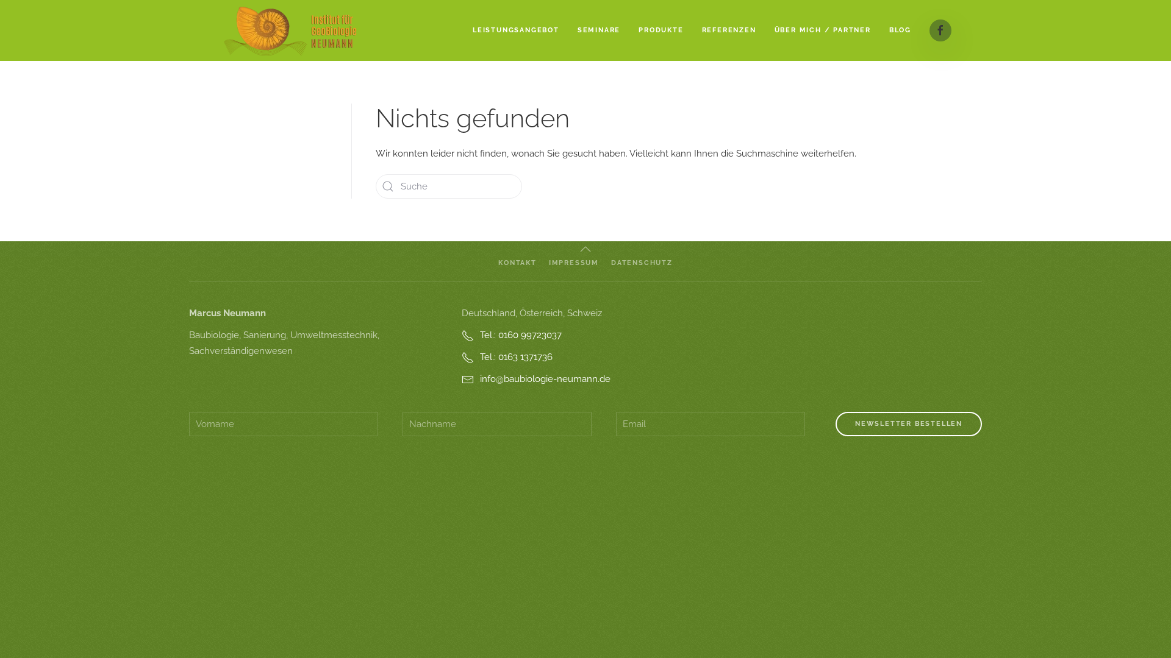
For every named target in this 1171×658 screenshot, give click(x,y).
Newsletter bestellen (908, 424)
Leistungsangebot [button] (516, 30)
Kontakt (517, 263)
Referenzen (729, 30)
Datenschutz (642, 263)
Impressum (574, 263)
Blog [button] (900, 30)
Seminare (599, 30)
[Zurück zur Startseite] (291, 30)
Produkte (661, 30)
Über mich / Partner (823, 30)
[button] (585, 249)
